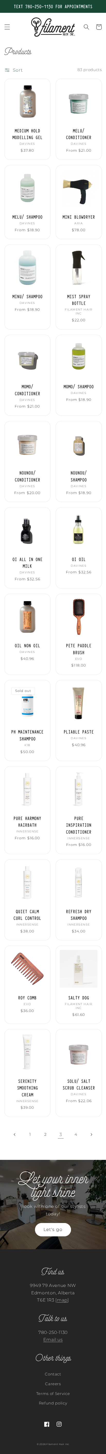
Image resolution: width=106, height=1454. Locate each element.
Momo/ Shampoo (79, 386)
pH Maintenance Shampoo (27, 735)
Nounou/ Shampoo (78, 476)
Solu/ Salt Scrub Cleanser (79, 1084)
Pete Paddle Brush (78, 649)
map (62, 1300)
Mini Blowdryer (79, 216)
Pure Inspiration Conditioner (78, 825)
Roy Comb (27, 997)
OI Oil (79, 559)
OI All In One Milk (27, 562)
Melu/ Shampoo (27, 216)
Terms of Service (53, 1393)
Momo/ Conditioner (27, 390)
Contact (53, 1374)
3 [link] (60, 1134)
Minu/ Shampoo (27, 296)
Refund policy (53, 1403)
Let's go (53, 1229)
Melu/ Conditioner (78, 134)
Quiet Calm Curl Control (27, 914)
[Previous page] (14, 1134)
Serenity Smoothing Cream (27, 1087)
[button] (7, 27)
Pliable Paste (79, 731)
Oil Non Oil (27, 645)
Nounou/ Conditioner (27, 476)
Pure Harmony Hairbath (27, 821)
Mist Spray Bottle (78, 299)
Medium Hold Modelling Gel (27, 134)
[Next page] (91, 1134)
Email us (53, 1339)
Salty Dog (78, 997)
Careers (53, 1383)
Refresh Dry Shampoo (78, 914)
